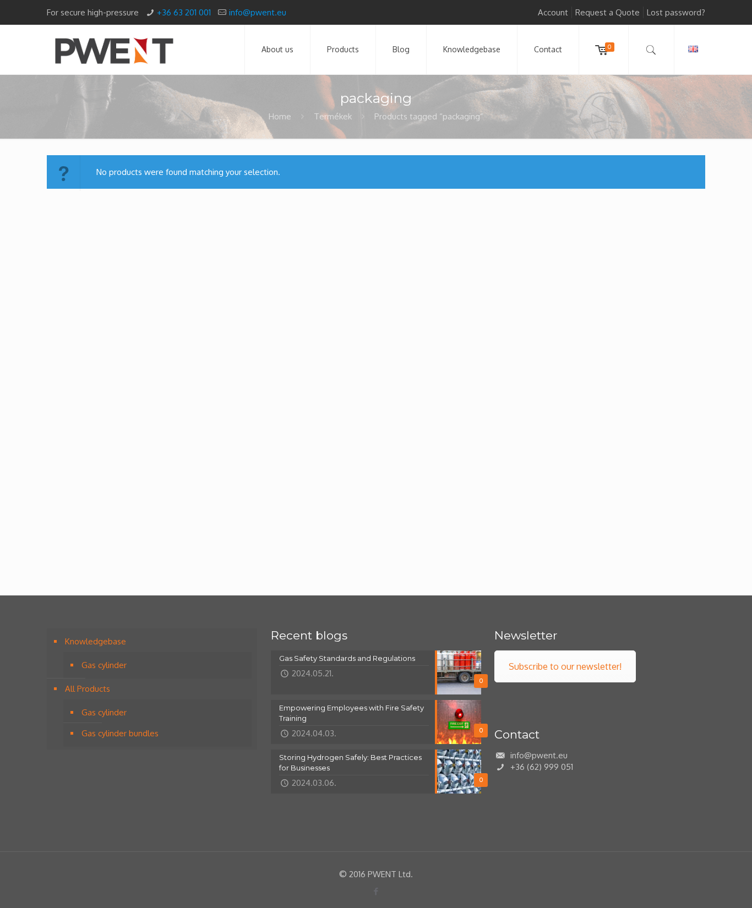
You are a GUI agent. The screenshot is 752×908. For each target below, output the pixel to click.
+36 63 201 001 (184, 12)
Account (553, 12)
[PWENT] (114, 49)
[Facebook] (376, 891)
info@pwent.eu (257, 12)
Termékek (333, 116)
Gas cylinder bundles (120, 733)
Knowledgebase (95, 641)
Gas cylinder (104, 665)
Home (280, 116)
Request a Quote (607, 12)
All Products (87, 688)
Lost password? (676, 12)
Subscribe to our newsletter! (565, 666)
